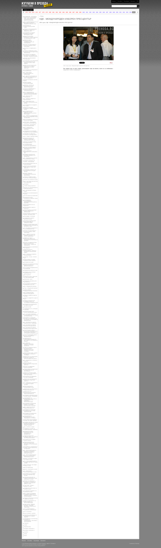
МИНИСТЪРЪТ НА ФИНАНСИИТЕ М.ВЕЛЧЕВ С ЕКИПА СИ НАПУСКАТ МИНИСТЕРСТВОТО (30, 357)
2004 (130, 12)
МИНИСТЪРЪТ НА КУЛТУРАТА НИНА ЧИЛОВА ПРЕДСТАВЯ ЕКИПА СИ (30, 167)
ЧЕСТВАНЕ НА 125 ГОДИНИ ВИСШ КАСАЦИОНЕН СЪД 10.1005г (29, 474)
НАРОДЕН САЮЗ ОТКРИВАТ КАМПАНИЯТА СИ (30, 272)
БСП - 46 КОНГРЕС (28, 511)
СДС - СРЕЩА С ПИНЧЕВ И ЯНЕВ (31, 136)
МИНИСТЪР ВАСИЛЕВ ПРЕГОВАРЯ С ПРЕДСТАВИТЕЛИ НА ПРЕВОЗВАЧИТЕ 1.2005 (31, 37)
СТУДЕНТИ (26, 523)
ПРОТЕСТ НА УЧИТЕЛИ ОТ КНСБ (30, 179)
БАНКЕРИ (26, 532)
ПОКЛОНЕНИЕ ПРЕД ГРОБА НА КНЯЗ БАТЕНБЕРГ (30, 164)
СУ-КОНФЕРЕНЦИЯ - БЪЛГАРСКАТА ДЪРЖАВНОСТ (30, 145)
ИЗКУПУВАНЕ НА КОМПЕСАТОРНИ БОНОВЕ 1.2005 (29, 26)
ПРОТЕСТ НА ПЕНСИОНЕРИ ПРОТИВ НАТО (30, 58)
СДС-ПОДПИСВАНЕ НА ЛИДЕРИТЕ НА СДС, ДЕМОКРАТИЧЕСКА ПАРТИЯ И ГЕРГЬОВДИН (30, 112)
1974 (30, 12)
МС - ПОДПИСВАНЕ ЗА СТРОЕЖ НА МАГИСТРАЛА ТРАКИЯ (30, 158)
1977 (40, 12)
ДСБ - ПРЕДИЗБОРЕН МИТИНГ (30, 286)
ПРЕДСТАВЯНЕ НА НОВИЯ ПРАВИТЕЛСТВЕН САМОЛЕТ (30, 260)
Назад (23, 12)
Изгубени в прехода (36, 3)
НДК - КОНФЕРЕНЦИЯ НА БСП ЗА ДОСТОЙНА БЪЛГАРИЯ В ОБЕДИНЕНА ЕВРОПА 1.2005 (31, 23)
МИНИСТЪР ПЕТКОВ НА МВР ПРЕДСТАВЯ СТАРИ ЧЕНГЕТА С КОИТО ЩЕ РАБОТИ (30, 373)
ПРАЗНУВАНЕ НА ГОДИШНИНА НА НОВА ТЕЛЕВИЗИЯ (30, 377)
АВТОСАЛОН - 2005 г (28, 279)
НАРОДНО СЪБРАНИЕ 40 (29, 528)
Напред (137, 12)
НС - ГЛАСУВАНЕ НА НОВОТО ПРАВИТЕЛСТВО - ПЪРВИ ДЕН (30, 323)
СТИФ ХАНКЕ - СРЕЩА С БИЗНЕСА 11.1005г (29, 486)
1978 (43, 12)
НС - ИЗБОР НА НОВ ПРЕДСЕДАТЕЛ (28, 96)
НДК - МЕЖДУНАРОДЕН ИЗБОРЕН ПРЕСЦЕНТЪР (29, 293)
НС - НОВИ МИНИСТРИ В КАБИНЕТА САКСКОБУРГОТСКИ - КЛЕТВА (30, 102)
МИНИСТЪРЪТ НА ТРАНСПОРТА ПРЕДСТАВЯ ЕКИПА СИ (30, 389)
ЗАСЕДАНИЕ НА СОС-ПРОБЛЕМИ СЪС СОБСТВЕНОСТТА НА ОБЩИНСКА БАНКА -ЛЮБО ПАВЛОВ (31, 62)
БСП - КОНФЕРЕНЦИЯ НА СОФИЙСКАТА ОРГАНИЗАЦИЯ (30, 509)
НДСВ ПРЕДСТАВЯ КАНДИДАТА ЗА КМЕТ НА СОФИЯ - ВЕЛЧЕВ (30, 420)
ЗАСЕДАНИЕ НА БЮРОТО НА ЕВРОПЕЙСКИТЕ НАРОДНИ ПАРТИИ (30, 170)
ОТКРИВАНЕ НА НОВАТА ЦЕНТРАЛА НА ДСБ (29, 218)
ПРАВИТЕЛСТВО (27, 526)
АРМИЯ (25, 533)
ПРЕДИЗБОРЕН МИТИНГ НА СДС (30, 270)
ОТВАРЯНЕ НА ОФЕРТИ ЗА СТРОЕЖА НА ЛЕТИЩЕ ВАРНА (30, 134)
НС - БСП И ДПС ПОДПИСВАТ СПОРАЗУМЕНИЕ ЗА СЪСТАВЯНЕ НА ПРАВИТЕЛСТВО (31, 315)
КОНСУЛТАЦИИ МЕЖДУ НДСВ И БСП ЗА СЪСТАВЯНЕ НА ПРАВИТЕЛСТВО (30, 335)
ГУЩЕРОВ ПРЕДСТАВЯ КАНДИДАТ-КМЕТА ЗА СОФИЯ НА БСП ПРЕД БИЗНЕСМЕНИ (31, 436)
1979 (46, 12)
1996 (103, 12)
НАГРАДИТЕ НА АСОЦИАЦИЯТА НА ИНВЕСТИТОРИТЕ (30, 305)
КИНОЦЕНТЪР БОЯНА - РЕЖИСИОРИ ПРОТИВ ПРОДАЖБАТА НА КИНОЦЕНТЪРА (29, 433)
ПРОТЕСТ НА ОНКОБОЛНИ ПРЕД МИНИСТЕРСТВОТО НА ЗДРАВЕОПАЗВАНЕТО (31, 265)
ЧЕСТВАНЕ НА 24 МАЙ (28, 262)
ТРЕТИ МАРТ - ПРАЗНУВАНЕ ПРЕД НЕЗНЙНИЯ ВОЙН (30, 125)
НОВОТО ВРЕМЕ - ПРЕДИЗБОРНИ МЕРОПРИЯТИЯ (30, 290)
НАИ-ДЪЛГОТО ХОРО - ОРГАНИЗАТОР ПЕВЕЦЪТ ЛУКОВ (30, 198)
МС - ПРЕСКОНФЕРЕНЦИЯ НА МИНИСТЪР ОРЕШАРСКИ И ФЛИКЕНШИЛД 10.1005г (30, 455)
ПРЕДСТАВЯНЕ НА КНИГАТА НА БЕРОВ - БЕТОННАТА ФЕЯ (30, 214)
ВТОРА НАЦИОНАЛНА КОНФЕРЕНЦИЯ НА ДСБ (29, 387)
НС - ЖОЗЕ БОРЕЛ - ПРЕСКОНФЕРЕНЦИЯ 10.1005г (30, 471)
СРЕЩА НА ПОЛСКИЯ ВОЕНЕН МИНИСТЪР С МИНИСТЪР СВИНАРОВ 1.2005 (30, 30)
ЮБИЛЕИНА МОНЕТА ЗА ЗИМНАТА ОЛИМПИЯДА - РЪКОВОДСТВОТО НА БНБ (29, 139)
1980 (50, 12)
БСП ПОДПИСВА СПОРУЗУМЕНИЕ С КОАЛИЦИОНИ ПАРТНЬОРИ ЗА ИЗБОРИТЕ (30, 201)
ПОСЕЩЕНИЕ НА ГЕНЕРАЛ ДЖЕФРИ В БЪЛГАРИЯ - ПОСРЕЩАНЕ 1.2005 (29, 33)
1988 (77, 12)
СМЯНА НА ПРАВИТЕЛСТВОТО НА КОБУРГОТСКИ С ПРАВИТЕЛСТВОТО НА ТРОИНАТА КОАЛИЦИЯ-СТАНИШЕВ (30, 349)
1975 (33, 12)
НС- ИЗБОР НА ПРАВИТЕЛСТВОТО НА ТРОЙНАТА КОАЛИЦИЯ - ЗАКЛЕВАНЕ (29, 344)
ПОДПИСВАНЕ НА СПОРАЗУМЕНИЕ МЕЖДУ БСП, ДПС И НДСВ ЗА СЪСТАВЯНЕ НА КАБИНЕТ (30, 340)
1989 (80, 12)
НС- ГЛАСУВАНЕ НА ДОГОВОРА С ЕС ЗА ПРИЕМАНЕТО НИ (31, 228)
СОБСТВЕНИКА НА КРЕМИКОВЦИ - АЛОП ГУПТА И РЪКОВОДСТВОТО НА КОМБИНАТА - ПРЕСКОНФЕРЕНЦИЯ (30, 400)
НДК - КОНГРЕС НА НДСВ (29, 426)
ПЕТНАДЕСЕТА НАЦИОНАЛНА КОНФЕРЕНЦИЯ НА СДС (30, 414)
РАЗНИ (25, 535)
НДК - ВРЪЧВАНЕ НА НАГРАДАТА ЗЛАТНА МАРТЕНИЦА (31, 120)
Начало (114, 1)
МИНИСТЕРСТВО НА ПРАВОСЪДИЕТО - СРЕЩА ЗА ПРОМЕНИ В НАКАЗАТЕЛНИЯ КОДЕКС (30, 251)
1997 (107, 12)
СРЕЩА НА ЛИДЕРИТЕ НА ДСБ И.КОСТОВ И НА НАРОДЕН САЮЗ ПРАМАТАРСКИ (31, 51)
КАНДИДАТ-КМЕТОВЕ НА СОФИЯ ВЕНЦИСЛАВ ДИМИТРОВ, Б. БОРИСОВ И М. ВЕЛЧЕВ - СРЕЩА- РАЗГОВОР (30, 424)
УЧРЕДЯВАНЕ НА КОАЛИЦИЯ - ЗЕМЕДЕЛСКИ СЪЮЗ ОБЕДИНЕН (31, 131)
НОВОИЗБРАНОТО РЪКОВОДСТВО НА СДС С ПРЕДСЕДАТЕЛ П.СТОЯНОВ (29, 417)
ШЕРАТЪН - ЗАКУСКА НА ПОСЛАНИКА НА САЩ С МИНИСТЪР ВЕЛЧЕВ (29, 86)
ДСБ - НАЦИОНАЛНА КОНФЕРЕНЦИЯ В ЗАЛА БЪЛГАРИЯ (29, 128)
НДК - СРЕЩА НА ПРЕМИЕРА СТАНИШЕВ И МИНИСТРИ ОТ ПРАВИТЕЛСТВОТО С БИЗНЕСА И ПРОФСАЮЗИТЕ (30, 495)
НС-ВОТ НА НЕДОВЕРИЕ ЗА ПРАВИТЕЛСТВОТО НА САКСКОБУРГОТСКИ (29, 89)
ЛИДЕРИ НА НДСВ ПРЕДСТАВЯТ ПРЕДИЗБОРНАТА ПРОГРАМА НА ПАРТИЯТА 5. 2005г (31, 225)
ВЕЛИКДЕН (26, 184)
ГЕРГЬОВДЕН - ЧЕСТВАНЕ (29, 216)
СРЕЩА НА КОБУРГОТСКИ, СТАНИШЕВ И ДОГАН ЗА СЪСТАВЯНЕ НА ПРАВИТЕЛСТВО (31, 301)
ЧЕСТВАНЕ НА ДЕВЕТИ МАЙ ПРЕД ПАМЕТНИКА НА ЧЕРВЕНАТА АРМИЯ (30, 221)
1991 (87, 12)
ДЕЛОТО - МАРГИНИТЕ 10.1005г (30, 469)
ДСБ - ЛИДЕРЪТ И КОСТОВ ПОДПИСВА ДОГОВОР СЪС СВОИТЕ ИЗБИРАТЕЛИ (29, 235)
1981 (53, 12)
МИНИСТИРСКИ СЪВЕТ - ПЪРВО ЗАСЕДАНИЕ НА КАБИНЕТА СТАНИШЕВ (30, 354)
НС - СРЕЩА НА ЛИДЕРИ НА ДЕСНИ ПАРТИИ (30, 99)
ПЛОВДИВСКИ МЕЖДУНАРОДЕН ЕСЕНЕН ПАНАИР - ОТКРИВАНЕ (30, 396)
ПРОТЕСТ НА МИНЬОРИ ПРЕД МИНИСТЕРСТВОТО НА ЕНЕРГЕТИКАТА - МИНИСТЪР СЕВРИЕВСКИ (30, 244)
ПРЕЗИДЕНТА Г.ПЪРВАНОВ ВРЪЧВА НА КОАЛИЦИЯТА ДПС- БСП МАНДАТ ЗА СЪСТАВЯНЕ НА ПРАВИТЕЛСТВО (31, 319)
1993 (93, 12)
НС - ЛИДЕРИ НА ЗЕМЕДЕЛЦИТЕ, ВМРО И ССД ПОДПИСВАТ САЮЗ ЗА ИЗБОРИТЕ (31, 116)
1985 (67, 12)
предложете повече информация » (72, 69)
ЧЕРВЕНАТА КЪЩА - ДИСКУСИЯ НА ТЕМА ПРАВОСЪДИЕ (30, 277)
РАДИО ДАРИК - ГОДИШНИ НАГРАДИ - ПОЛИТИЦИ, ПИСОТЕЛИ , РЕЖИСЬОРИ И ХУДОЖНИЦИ (30, 506)
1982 (57, 12)
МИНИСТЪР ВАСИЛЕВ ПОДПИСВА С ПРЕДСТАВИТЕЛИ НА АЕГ (30, 108)
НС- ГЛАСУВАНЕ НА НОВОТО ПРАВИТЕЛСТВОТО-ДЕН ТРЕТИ (30, 328)
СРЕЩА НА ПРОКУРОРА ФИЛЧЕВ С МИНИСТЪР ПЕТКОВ (31, 498)
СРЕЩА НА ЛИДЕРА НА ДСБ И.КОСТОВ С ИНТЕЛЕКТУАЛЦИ (30, 177)
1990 (83, 12)
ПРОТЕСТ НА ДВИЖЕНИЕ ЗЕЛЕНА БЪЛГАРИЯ (29, 367)
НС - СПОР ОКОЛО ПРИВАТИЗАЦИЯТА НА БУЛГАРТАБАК (28, 73)
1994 (97, 12)
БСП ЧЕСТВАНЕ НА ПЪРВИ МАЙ (30, 195)
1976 (36, 12)
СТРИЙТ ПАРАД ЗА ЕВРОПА (30, 185)
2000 (117, 12)
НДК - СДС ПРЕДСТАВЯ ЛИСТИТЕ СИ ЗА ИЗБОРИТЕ (31, 182)
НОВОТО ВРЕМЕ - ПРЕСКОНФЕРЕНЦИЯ (28, 83)
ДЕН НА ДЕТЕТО (27, 274)
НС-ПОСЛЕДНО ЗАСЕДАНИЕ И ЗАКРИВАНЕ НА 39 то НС (30, 284)
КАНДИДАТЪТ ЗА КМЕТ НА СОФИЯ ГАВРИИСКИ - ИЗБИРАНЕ (30, 429)
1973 (26, 12)
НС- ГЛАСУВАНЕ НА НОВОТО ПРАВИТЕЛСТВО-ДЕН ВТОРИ (30, 325)
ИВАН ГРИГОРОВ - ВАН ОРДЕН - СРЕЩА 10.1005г (30, 465)
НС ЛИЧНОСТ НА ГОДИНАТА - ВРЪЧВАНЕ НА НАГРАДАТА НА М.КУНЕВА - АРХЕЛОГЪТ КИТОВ (30, 55)
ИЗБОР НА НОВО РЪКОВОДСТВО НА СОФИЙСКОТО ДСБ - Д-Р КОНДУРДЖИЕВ (29, 41)
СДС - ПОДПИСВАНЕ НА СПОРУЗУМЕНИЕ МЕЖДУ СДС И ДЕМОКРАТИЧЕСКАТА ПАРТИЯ (30, 93)
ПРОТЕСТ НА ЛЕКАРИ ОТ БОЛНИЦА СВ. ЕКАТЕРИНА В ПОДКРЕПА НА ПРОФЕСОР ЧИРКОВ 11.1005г (30, 482)
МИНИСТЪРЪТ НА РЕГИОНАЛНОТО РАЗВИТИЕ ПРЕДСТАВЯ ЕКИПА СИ (30, 392)
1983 (60, 12)
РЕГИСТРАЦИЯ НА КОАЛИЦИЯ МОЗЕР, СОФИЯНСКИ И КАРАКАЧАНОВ (30, 211)
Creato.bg (137, 543)
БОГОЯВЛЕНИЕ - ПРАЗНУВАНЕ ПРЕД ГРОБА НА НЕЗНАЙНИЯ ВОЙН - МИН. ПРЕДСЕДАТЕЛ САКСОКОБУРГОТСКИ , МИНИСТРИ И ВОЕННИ (30, 18)
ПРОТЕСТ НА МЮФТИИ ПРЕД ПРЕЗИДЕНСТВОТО (30, 142)
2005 (134, 12)
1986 (70, 12)
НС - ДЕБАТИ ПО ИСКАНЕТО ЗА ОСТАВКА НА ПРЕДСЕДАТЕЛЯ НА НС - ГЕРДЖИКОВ (30, 77)
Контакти (133, 1)
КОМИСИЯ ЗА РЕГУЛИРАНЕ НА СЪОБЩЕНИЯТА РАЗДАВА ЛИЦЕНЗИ (30, 516)
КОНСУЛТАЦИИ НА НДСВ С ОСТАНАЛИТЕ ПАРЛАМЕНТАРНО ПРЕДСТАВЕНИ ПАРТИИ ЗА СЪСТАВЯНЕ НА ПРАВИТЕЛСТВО (31, 332)
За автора (126, 1)
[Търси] (138, 6)
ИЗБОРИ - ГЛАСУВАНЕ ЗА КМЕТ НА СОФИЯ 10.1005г (30, 459)
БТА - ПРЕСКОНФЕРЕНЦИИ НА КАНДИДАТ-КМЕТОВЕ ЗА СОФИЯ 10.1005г (30, 462)
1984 (63, 12)
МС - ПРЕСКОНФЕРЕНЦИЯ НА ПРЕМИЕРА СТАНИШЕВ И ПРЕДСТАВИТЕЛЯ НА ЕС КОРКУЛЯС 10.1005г (30, 452)
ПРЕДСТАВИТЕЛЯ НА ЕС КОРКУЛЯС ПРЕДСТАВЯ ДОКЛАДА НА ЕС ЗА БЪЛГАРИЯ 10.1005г (30, 443)
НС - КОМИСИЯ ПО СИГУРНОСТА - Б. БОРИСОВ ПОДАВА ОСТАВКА (30, 383)
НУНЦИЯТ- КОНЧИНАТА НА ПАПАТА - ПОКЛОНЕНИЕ (29, 161)
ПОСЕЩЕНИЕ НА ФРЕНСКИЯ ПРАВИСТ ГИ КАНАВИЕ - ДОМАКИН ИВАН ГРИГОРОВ (30, 404)
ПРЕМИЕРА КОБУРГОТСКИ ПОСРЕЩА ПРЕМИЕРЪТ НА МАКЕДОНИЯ (29, 155)
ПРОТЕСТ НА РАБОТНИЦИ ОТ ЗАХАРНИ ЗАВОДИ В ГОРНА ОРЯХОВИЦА (30, 45)
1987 (73, 12)
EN (137, 1)
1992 (90, 12)
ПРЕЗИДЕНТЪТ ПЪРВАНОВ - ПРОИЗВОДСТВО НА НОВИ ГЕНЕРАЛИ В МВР (30, 410)
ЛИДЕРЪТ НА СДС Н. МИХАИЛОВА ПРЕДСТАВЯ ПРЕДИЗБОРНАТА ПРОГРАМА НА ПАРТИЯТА (31, 239)
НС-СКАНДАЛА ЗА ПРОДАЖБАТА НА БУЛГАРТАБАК (30, 70)
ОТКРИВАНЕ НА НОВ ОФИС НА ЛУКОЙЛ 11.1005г (30, 489)
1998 (110, 12)
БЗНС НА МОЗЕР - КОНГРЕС (30, 513)
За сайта (120, 1)
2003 (127, 12)
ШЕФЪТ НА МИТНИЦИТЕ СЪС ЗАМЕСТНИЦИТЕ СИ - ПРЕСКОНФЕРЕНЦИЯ (30, 501)
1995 (100, 12)
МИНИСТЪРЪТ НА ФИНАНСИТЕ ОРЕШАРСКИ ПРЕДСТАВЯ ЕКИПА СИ (30, 380)
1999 (114, 12)
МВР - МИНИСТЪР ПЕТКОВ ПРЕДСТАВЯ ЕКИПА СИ (29, 407)
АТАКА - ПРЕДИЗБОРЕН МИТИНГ (30, 288)
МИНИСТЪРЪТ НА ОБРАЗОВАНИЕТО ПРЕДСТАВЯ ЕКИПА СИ (30, 363)
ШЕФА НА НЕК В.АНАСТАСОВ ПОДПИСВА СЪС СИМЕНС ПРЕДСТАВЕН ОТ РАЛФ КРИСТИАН (30, 67)
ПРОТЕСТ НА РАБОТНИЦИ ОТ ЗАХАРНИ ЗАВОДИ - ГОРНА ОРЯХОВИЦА (30, 231)
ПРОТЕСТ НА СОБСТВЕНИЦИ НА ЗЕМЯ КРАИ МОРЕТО (30, 188)
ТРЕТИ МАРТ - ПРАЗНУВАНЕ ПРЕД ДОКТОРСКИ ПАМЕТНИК (30, 122)
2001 (120, 12)
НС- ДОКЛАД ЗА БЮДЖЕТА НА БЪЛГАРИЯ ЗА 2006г (30, 491)
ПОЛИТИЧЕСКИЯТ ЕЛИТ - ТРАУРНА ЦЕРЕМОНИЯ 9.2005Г (30, 312)
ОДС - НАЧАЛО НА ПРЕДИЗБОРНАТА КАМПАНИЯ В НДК (30, 151)
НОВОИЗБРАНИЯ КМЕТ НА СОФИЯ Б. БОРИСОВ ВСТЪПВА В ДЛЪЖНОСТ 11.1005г (30, 478)
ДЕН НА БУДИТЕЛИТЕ (28, 467)
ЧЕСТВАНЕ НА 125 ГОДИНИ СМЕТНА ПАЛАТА (29, 440)
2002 (124, 12)
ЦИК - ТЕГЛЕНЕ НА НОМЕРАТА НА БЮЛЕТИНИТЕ (30, 255)
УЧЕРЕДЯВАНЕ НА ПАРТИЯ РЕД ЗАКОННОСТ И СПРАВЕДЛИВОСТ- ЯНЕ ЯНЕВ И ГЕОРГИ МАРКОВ (30, 520)
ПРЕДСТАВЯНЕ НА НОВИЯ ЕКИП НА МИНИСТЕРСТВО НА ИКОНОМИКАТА (30, 370)
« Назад (41, 16)
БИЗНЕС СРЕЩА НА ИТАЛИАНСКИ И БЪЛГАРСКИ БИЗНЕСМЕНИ (30, 174)
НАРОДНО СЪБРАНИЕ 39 (29, 530)
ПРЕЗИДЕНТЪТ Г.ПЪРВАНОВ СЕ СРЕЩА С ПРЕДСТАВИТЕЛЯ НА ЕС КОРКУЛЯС (30, 447)
